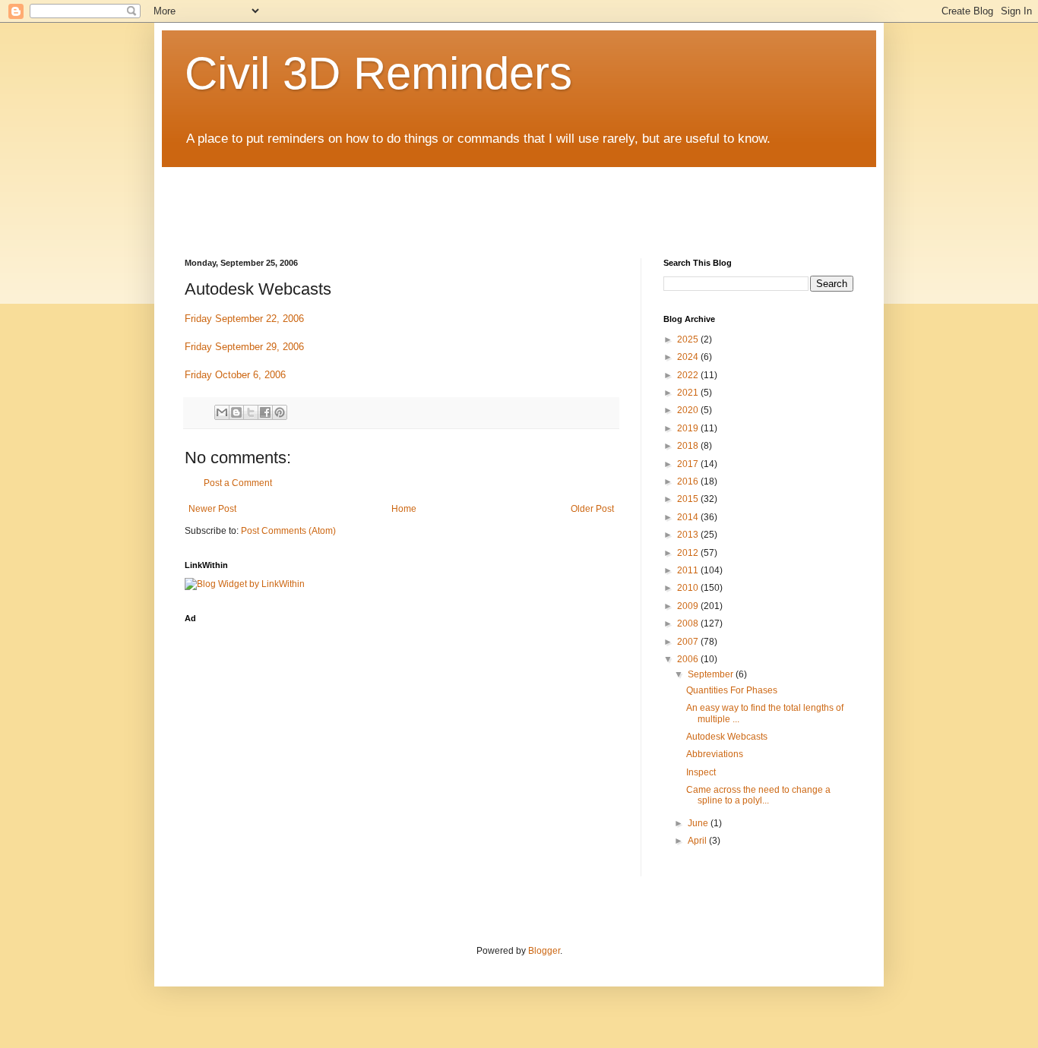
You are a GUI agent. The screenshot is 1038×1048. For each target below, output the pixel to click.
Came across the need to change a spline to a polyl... (758, 795)
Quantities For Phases (731, 690)
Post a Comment (238, 483)
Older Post (592, 508)
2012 (689, 553)
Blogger (544, 950)
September (712, 674)
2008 (689, 623)
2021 (689, 392)
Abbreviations (714, 754)
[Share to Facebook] (265, 412)
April (698, 840)
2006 (689, 659)
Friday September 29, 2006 (244, 346)
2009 (689, 606)
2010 (689, 587)
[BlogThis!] (236, 412)
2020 (689, 410)
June (699, 823)
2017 (689, 464)
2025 (689, 339)
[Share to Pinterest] (279, 412)
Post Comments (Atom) (288, 531)
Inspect (701, 772)
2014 (689, 517)
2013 (689, 534)
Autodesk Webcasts (726, 736)
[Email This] (221, 412)
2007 (689, 641)
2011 (689, 570)
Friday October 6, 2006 (235, 374)
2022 (689, 375)
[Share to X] (250, 412)
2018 (689, 445)
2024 (689, 357)
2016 (689, 481)
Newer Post (212, 508)
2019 (689, 428)
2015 (689, 499)
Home (403, 508)
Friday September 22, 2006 (244, 318)
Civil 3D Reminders (378, 73)
